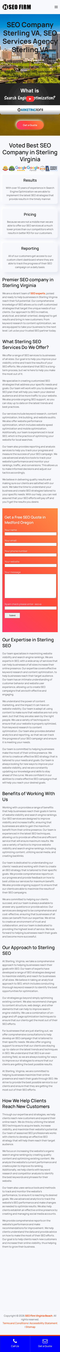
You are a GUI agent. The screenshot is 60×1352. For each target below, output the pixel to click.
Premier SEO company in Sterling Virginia (28, 282)
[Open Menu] (56, 7)
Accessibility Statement (43, 1323)
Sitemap (30, 1327)
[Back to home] (17, 7)
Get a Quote (30, 125)
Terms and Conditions (15, 1323)
